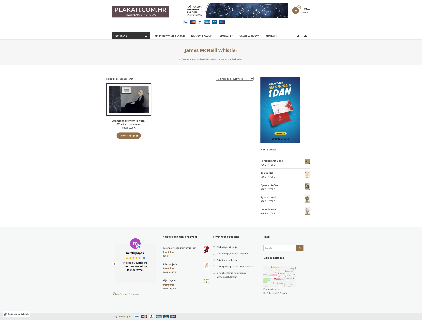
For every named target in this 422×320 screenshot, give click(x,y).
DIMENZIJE (225, 35)
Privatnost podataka (227, 260)
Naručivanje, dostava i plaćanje (232, 253)
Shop (192, 59)
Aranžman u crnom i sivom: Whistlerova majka (128, 122)
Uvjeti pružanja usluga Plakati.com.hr (235, 266)
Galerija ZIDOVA (249, 35)
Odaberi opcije (127, 135)
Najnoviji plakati (202, 35)
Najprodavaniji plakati (170, 35)
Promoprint (126, 316)
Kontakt (271, 35)
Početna (183, 59)
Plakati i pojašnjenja (227, 247)
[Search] (299, 248)
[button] (114, 264)
